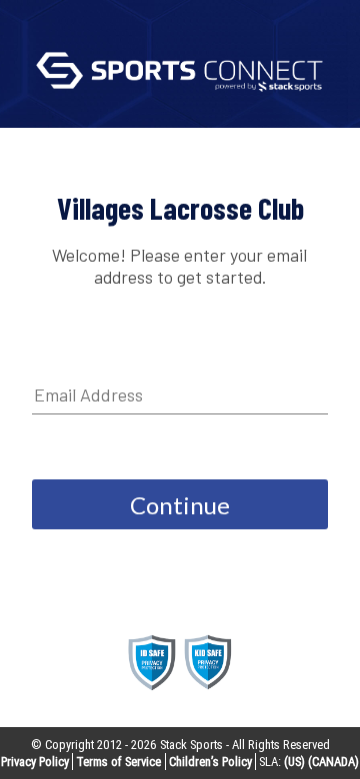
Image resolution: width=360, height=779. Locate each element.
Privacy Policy (35, 761)
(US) (294, 761)
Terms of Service (118, 761)
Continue (180, 504)
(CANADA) (333, 761)
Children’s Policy (210, 761)
